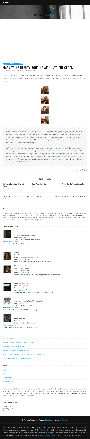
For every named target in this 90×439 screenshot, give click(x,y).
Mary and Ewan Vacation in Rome (14, 347)
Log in (5, 370)
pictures (10, 242)
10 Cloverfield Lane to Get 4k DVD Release (17, 358)
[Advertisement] (45, 44)
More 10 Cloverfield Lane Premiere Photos (70, 196)
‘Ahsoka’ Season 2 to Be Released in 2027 (16, 350)
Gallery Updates (8, 64)
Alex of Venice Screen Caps (39, 184)
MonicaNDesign (49, 420)
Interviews (19, 64)
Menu (7, 2)
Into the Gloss (8, 75)
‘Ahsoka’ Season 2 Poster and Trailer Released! (18, 343)
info (16, 242)
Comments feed (8, 378)
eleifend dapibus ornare (48, 435)
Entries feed (7, 374)
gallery (48, 78)
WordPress (64, 420)
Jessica (20, 70)
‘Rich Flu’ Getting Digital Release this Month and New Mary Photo (24, 354)
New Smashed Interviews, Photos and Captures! (13, 185)
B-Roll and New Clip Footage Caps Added (72, 184)
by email (12, 411)
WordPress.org (8, 381)
